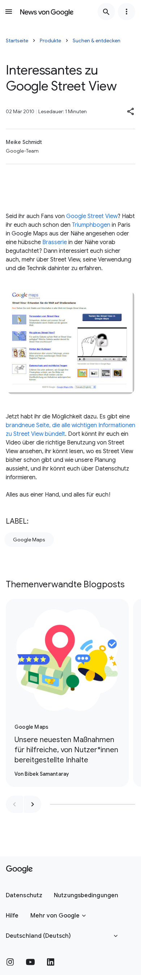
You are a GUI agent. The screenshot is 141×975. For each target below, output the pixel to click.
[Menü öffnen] (8, 11)
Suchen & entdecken (96, 40)
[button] (131, 111)
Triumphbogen (91, 225)
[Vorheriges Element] (14, 804)
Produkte (50, 40)
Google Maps (29, 539)
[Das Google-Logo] (19, 869)
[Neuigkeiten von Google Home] (46, 11)
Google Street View (92, 216)
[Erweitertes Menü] (126, 11)
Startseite (17, 40)
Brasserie (54, 242)
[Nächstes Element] (32, 804)
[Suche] (106, 11)
